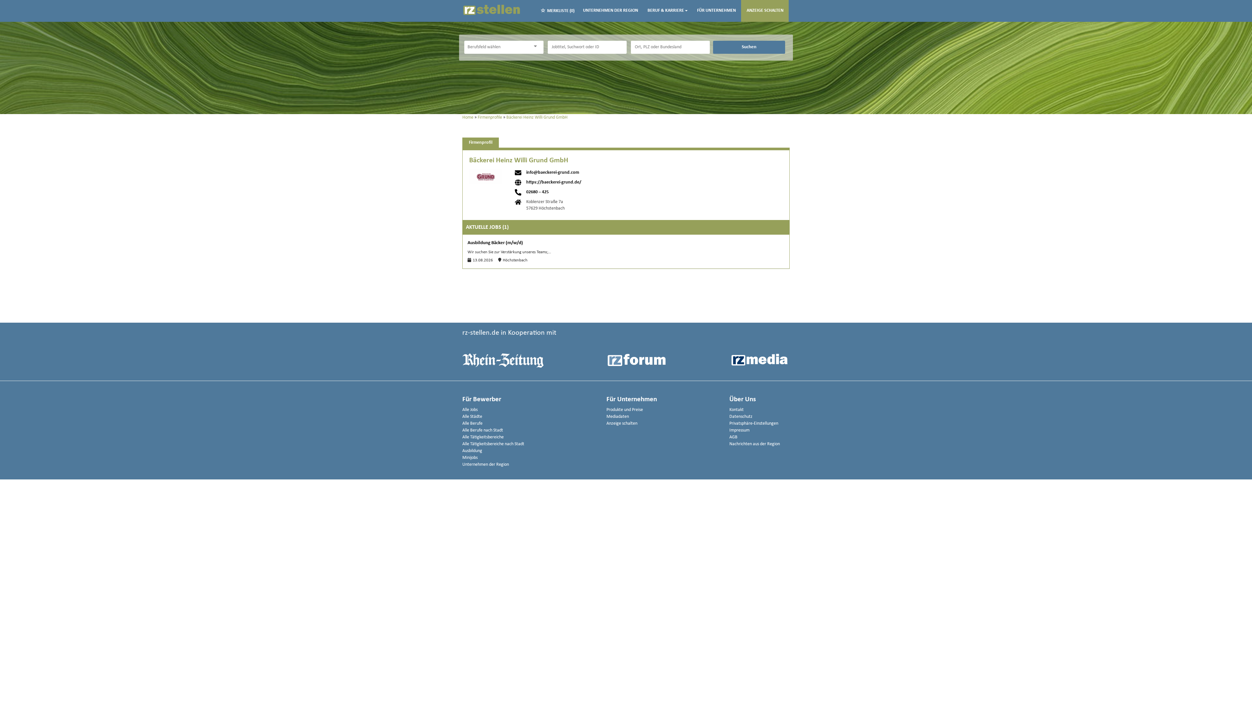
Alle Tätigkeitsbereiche (483, 437)
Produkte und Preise (624, 409)
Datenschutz (741, 416)
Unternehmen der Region (610, 10)
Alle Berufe (472, 423)
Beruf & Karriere (666, 10)
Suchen (749, 47)
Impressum (739, 430)
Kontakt (736, 409)
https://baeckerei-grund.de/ (553, 182)
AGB (733, 437)
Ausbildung (472, 450)
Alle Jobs (470, 409)
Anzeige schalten (765, 10)
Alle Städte (472, 416)
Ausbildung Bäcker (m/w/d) (495, 242)
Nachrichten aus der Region (754, 444)
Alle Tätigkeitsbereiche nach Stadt (493, 444)
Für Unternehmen (716, 10)
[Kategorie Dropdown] (537, 46)
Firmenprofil (480, 142)
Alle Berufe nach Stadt (482, 430)
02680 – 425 (537, 192)
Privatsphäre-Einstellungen (753, 423)
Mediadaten (617, 416)
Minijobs (470, 457)
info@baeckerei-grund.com (552, 172)
